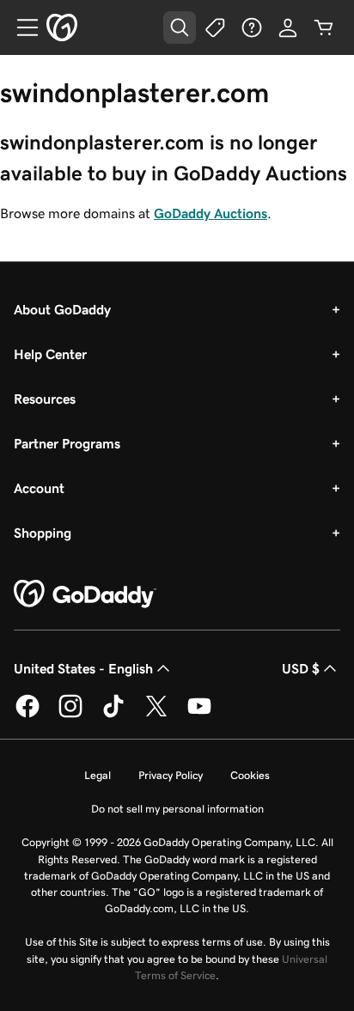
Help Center (50, 354)
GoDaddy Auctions (210, 213)
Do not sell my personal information (177, 808)
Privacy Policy (170, 775)
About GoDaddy (62, 309)
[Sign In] (288, 27)
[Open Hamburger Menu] (20, 27)
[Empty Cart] (324, 27)
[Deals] (215, 27)
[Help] (251, 27)
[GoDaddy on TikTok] (113, 715)
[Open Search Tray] (179, 27)
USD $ (301, 668)
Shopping (42, 532)
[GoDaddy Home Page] (85, 594)
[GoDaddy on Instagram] (70, 715)
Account (39, 488)
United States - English (83, 668)
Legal (97, 775)
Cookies (250, 775)
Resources (45, 398)
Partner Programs (67, 443)
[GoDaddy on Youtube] (199, 715)
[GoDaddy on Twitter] (156, 715)
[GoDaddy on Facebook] (27, 715)
